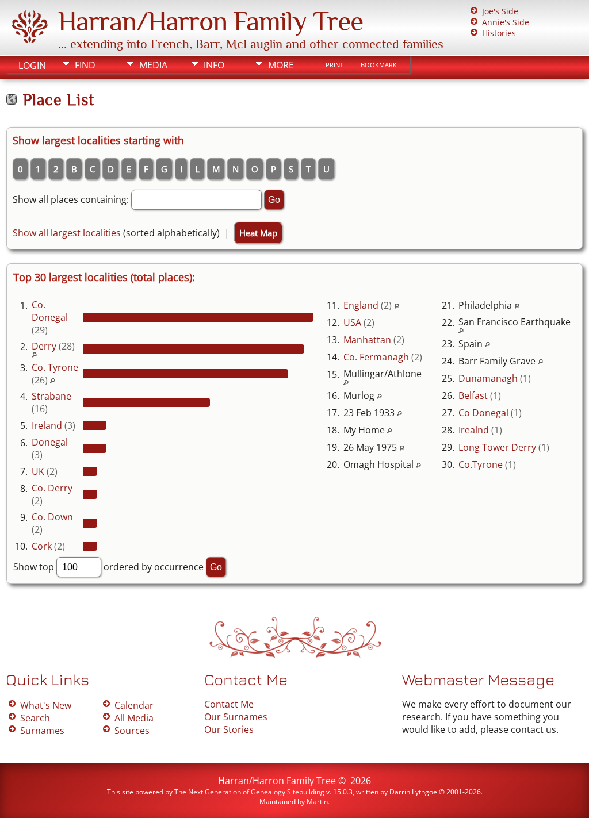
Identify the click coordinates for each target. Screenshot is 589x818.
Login (32, 65)
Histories (499, 33)
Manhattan (367, 339)
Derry (44, 346)
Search (35, 718)
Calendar (134, 705)
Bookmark (379, 65)
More (281, 65)
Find (85, 65)
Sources (132, 730)
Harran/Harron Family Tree (210, 21)
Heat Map (258, 233)
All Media (134, 718)
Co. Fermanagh (376, 357)
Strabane (51, 396)
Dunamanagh (488, 378)
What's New (45, 705)
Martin (317, 802)
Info (214, 65)
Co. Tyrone (55, 367)
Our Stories (229, 729)
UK (38, 471)
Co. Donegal (50, 311)
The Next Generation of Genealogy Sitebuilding (249, 792)
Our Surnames (235, 717)
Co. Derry (52, 488)
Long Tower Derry (497, 447)
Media (153, 65)
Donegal (50, 442)
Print (334, 65)
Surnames (42, 730)
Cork (42, 546)
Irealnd (473, 430)
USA (352, 322)
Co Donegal (483, 412)
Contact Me (229, 704)
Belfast (473, 395)
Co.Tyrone (480, 464)
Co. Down (52, 516)
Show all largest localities (67, 232)
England (360, 305)
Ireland (47, 425)
